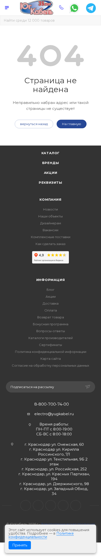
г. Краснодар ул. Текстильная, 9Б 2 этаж (54, 461)
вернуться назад (34, 124)
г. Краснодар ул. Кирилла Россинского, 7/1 (54, 452)
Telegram (38, 505)
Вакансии (50, 230)
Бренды (50, 163)
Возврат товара (50, 317)
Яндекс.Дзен (75, 505)
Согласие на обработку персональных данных (50, 365)
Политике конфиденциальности (41, 535)
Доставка (51, 303)
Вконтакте (25, 505)
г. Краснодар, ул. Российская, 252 (54, 469)
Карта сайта (50, 359)
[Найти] (94, 20)
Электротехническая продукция (68, 524)
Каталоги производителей (50, 338)
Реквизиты (50, 182)
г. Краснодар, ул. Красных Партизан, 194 (54, 476)
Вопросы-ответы (50, 331)
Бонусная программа (50, 324)
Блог (50, 290)
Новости (50, 209)
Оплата (50, 310)
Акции (50, 173)
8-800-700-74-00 (51, 404)
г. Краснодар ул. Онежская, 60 (54, 444)
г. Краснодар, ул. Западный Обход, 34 (54, 491)
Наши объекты (50, 216)
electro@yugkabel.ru (54, 413)
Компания (50, 199)
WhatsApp (63, 505)
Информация (50, 280)
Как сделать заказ (50, 244)
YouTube (50, 505)
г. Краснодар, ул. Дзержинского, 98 (54, 483)
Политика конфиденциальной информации (50, 352)
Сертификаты (50, 345)
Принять (19, 545)
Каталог (50, 153)
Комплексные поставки (50, 237)
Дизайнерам (50, 223)
